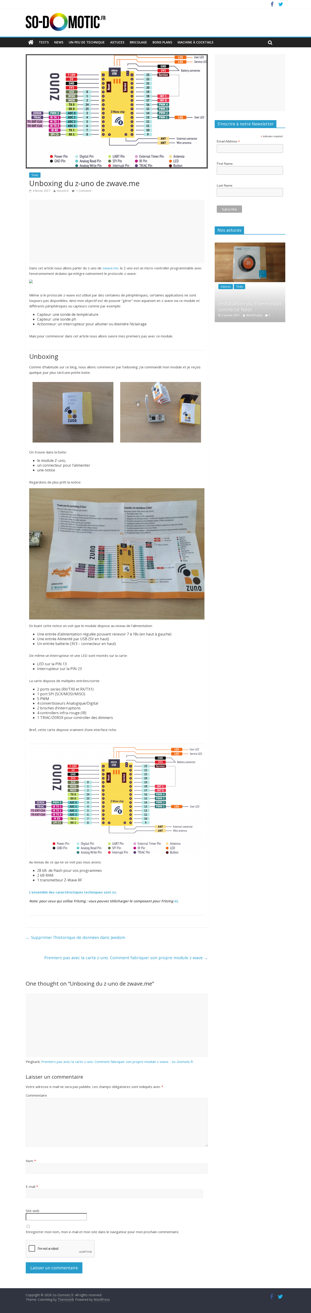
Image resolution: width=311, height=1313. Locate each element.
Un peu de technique (87, 42)
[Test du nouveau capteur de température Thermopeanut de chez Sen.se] (251, 245)
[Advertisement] (116, 231)
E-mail (32, 1186)
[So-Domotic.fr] (65, 15)
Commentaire (36, 1095)
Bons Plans (162, 42)
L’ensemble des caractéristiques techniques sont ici (72, 892)
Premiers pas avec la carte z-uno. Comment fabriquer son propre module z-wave (126, 957)
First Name (225, 163)
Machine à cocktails (195, 42)
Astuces (117, 42)
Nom (31, 1161)
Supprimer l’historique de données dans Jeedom (75, 937)
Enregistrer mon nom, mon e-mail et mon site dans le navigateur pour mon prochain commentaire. (102, 1232)
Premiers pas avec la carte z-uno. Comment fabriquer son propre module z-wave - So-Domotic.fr (117, 1061)
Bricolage (138, 42)
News (58, 42)
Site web (32, 1210)
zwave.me (110, 268)
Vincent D (63, 191)
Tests (44, 42)
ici (176, 901)
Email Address (228, 141)
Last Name (224, 185)
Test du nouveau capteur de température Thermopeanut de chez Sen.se (253, 300)
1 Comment (83, 191)
